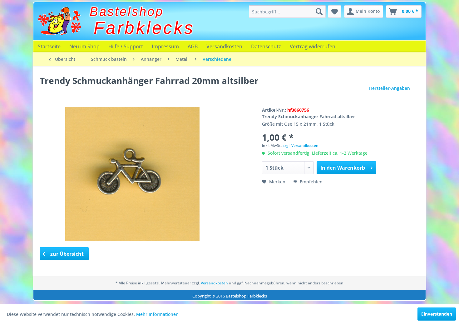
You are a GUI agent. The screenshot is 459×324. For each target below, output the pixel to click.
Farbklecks (144, 27)
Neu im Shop (84, 46)
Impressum (165, 46)
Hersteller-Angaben (389, 88)
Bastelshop (127, 11)
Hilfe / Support (125, 46)
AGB (193, 46)
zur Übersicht (66, 253)
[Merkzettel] (334, 11)
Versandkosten (224, 46)
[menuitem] (287, 11)
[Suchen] (319, 11)
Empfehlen (311, 182)
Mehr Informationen (157, 314)
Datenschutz (266, 46)
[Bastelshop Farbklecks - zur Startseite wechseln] (59, 20)
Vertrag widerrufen (312, 46)
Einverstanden (436, 314)
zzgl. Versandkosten (300, 145)
